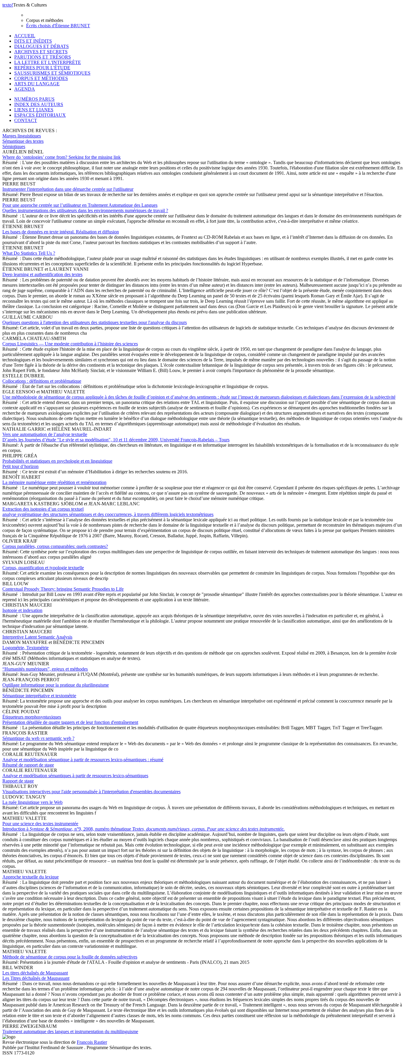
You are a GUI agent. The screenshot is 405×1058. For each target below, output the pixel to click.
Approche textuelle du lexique (30, 876)
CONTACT (25, 120)
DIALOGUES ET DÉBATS (41, 46)
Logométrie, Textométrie (25, 647)
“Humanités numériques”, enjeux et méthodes (45, 668)
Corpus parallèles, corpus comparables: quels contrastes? (55, 546)
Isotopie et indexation (22, 610)
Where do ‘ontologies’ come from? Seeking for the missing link (61, 157)
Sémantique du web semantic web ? (38, 738)
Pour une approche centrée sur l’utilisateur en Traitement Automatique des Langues (85, 208)
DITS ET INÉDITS (33, 41)
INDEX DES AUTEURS (38, 104)
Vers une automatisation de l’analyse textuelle (115, 437)
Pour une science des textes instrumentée (143, 826)
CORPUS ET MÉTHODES (41, 78)
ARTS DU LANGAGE (37, 83)
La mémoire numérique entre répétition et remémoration (54, 482)
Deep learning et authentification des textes (42, 274)
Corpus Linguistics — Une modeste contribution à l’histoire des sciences (70, 343)
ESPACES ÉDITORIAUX (40, 115)
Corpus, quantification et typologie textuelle (43, 567)
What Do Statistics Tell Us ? (28, 253)
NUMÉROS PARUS (34, 99)
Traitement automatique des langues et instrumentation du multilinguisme (70, 1031)
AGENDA (24, 89)
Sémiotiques (13, 146)
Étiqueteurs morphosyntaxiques (70, 719)
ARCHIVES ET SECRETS (41, 51)
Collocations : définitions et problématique (41, 381)
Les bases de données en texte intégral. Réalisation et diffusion (60, 231)
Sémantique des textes (23, 141)
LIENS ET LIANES (33, 109)
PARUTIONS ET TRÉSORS (42, 57)
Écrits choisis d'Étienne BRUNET (58, 25)
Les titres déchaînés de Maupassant (35, 975)
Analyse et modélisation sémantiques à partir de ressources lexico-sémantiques (75, 778)
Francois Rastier (92, 1042)
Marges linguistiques (21, 135)
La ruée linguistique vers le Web (32, 802)
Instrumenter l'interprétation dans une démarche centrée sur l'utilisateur (67, 189)
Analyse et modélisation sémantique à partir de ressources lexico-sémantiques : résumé (82, 762)
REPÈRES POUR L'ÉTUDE (42, 67)
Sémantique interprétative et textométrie (39, 695)
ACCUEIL (24, 35)
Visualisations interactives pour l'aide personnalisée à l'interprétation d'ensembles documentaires (91, 791)
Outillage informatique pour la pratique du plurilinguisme (55, 684)
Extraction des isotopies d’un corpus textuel (107, 511)
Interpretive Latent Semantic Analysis (37, 636)
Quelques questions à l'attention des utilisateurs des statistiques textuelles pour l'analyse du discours (94, 322)
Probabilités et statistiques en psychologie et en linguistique (57, 464)
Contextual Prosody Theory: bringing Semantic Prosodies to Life (63, 588)
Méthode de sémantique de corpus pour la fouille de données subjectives (69, 956)
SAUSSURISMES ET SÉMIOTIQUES (52, 73)
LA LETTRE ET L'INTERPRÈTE (47, 62)
